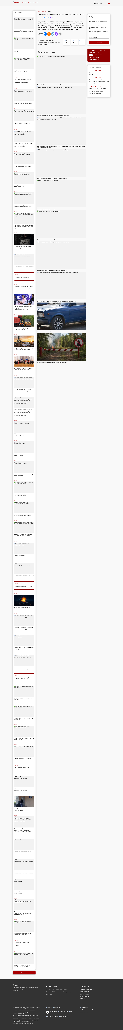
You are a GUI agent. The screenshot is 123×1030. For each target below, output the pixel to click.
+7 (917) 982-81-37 (84, 991)
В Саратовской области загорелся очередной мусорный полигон (98, 36)
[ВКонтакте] (44, 17)
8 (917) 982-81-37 (98, 55)
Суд (61, 989)
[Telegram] (48, 17)
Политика (65, 989)
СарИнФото (49, 994)
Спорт (70, 991)
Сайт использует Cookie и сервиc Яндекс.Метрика (23, 1023)
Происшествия (55, 989)
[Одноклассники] (46, 17)
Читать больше (99, 42)
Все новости (18, 12)
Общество (49, 11)
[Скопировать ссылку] (52, 17)
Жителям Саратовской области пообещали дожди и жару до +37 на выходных (98, 32)
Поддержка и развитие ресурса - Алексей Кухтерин (86, 1013)
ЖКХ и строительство (57, 991)
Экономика (48, 991)
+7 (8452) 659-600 (84, 994)
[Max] (90, 55)
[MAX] (50, 17)
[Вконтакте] (53, 1012)
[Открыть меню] (109, 3)
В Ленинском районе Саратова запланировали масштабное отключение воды (97, 27)
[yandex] (52, 1016)
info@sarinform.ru (94, 59)
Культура (65, 991)
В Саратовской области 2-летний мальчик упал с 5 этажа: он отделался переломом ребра (98, 21)
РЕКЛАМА (82, 998)
